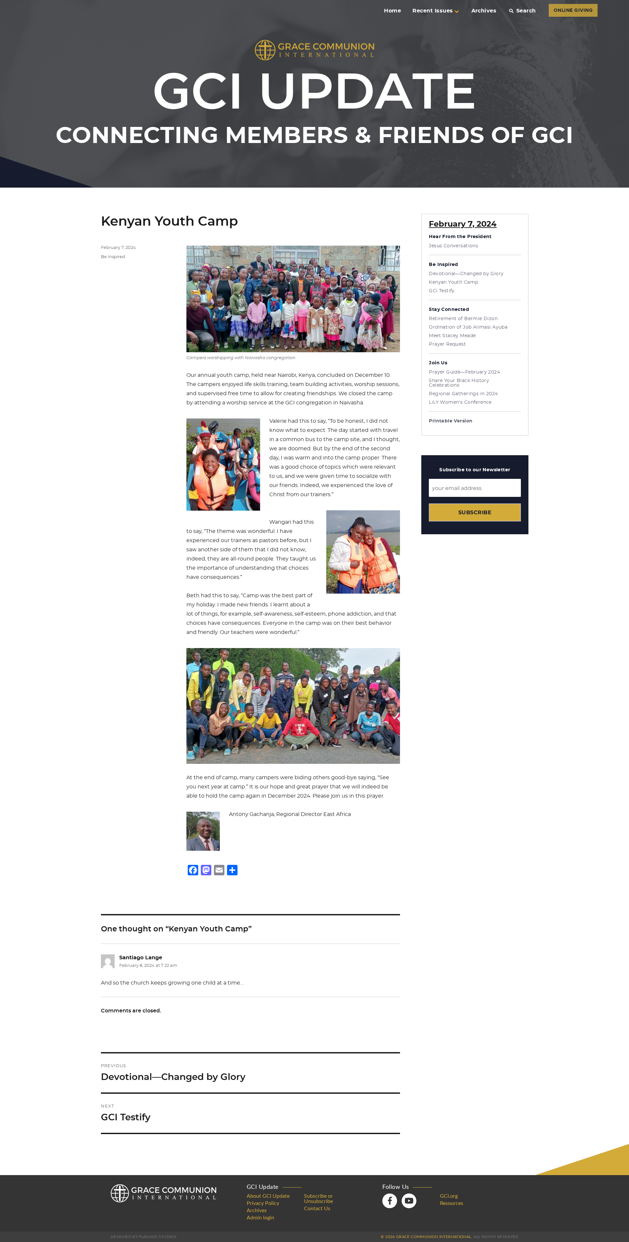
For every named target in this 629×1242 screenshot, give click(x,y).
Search (526, 10)
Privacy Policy (263, 1203)
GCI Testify (442, 291)
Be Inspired (113, 257)
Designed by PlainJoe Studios (144, 1237)
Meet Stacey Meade (452, 336)
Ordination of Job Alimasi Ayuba (468, 327)
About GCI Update (268, 1196)
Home (392, 10)
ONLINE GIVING (573, 10)
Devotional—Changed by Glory (466, 274)
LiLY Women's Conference (460, 402)
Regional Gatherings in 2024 (463, 394)
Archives (484, 10)
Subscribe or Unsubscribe (318, 1198)
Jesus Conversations (453, 246)
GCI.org (449, 1196)
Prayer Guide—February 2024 (464, 372)
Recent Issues (432, 10)
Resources (451, 1203)
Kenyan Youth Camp (453, 282)
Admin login (260, 1217)
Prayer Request (447, 344)
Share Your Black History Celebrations (459, 383)
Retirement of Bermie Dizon (463, 318)
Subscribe (474, 512)
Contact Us (317, 1208)
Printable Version (450, 421)
